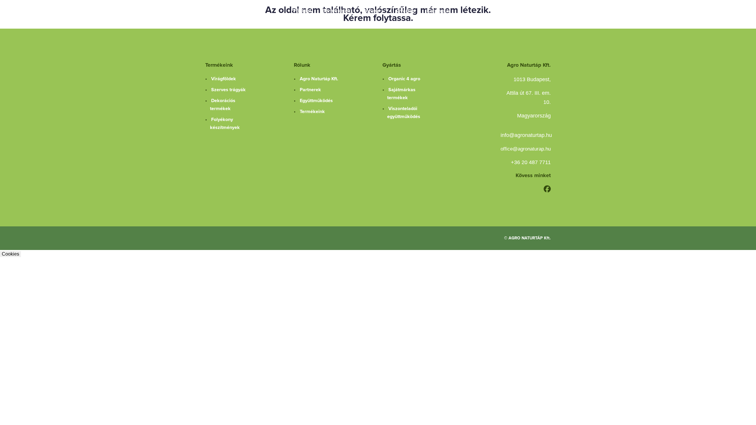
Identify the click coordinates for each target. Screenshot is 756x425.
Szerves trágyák (228, 90)
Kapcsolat (439, 10)
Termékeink (337, 10)
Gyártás (405, 10)
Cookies (10, 253)
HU (542, 10)
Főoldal (302, 10)
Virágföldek (223, 79)
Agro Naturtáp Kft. (319, 79)
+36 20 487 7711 (531, 162)
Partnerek (310, 90)
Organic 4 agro (404, 79)
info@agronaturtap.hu (526, 135)
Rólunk (371, 10)
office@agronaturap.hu (526, 149)
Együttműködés (316, 101)
